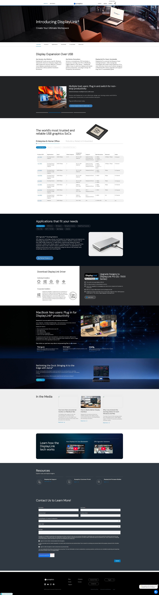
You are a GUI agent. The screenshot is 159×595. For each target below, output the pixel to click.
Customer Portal (93, 579)
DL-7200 (40, 163)
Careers (105, 3)
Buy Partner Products (44, 258)
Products (46, 3)
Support (99, 3)
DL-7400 (40, 157)
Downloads (63, 44)
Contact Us (93, 583)
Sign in (75, 482)
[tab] (42, 112)
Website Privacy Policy (94, 589)
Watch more (92, 351)
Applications (52, 3)
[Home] (78, 4)
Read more (39, 351)
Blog (69, 579)
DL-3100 (40, 200)
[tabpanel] (79, 174)
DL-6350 (40, 181)
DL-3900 (40, 184)
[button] (6, 593)
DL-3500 (40, 195)
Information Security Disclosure (105, 589)
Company (110, 3)
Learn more (90, 297)
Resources (81, 44)
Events (69, 581)
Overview (38, 44)
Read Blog (40, 380)
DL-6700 (40, 175)
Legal (114, 589)
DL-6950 (40, 170)
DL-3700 (40, 190)
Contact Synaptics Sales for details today (79, 106)
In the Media (72, 44)
